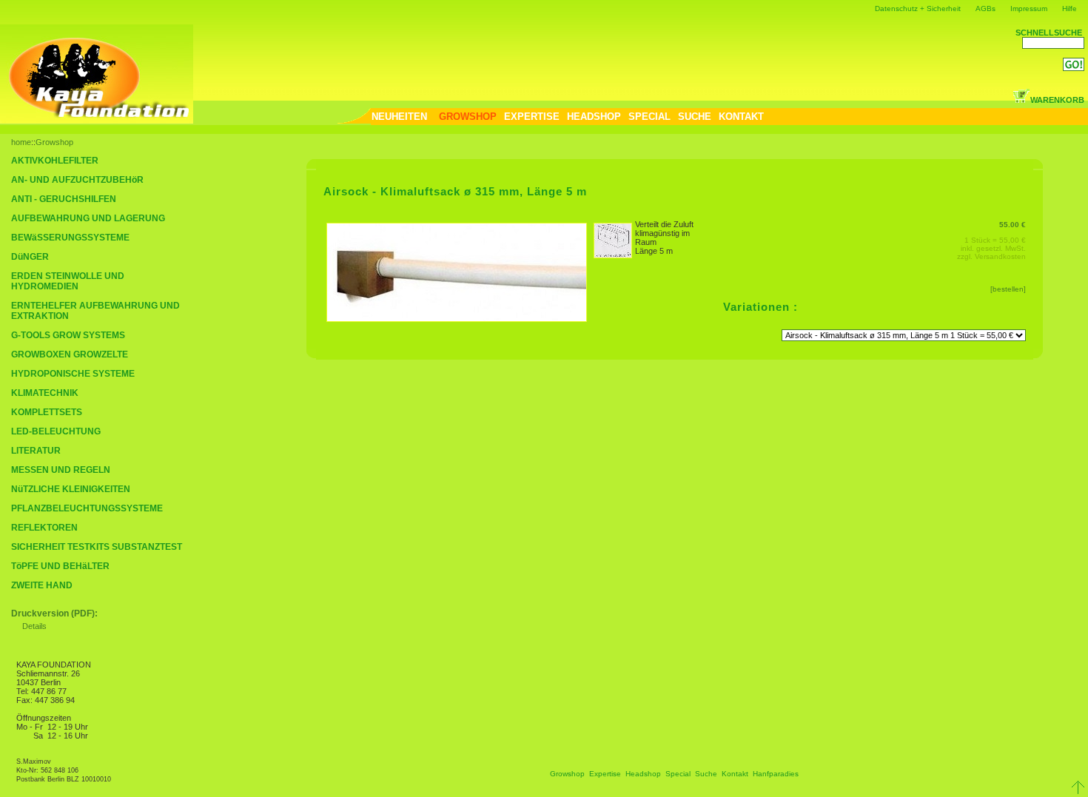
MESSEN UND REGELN (60, 470)
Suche (706, 774)
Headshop (643, 774)
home (21, 142)
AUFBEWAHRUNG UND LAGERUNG (88, 218)
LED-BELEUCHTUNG (56, 431)
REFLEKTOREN (44, 527)
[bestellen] (1008, 289)
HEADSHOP (594, 116)
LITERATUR (36, 450)
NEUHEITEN (399, 116)
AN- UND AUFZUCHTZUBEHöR (77, 180)
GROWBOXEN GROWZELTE (69, 354)
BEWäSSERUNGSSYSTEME (70, 237)
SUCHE (694, 116)
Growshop (54, 142)
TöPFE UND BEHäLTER (60, 566)
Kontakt (735, 774)
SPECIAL (649, 116)
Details (34, 626)
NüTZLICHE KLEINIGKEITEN (70, 489)
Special (678, 774)
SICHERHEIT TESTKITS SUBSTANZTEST (96, 547)
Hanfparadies (776, 774)
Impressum (1028, 8)
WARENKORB (1057, 99)
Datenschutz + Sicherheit (918, 8)
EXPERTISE (532, 116)
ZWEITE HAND (42, 585)
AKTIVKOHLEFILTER (54, 160)
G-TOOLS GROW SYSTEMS (68, 335)
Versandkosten (1000, 256)
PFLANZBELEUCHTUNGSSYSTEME (87, 508)
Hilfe (1069, 8)
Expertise (605, 774)
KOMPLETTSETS (46, 412)
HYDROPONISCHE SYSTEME (73, 374)
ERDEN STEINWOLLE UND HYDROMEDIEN (67, 281)
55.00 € (1012, 225)
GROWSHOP (468, 116)
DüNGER (30, 257)
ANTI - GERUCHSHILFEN (63, 199)
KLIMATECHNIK (44, 393)
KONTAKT (741, 116)
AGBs (985, 8)
